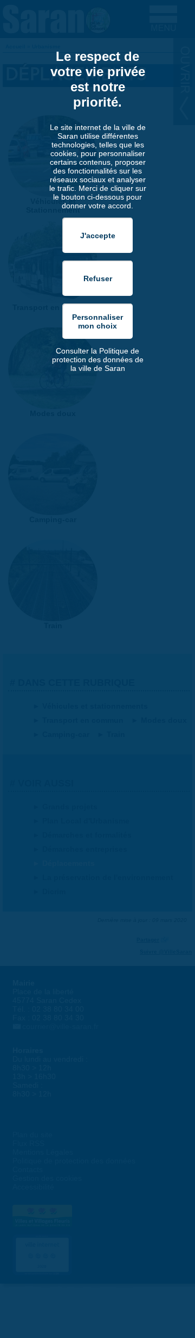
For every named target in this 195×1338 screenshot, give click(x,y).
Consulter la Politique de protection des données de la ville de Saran (98, 359)
